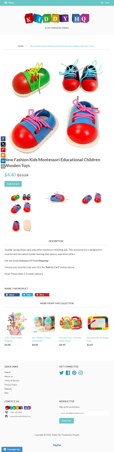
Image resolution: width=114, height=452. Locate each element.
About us (8, 376)
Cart (107, 2)
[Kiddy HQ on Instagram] (80, 372)
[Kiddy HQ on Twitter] (61, 372)
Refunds (8, 389)
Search (7, 372)
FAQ (6, 393)
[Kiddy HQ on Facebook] (68, 372)
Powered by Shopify (70, 435)
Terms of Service (11, 380)
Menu (11, 2)
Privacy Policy (10, 385)
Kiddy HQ (56, 435)
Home (21, 46)
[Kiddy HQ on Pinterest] (74, 372)
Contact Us (13, 449)
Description (56, 241)
